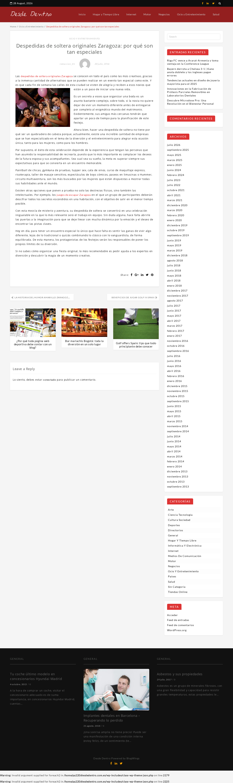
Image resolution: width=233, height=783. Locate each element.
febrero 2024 (175, 174)
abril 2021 (174, 195)
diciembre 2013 (177, 471)
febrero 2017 (175, 330)
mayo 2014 (174, 446)
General (173, 535)
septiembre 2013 (178, 486)
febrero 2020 (175, 215)
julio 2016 (173, 356)
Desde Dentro (101, 758)
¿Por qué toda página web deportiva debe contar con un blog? (33, 344)
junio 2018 (174, 270)
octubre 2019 (176, 230)
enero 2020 (174, 220)
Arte (171, 509)
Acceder (172, 615)
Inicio (82, 14)
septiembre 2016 (178, 350)
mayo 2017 (174, 315)
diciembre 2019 (177, 225)
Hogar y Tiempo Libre (106, 14)
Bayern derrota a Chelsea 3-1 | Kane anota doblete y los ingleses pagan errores (190, 72)
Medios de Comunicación (184, 555)
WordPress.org (177, 630)
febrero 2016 (175, 376)
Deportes (174, 525)
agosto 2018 (175, 260)
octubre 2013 (176, 481)
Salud (216, 14)
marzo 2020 (174, 210)
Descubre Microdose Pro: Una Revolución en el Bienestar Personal (190, 102)
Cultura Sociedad (179, 519)
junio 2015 (174, 406)
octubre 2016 (176, 345)
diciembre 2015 (177, 386)
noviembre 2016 (177, 340)
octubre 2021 (176, 190)
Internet (131, 14)
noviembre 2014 (177, 426)
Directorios (175, 530)
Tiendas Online (177, 591)
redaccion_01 (67, 64)
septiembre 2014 (178, 431)
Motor (147, 14)
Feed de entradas (178, 619)
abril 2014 (174, 451)
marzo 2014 (174, 456)
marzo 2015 (174, 421)
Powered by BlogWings (125, 758)
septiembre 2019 (178, 235)
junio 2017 (174, 310)
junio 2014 (174, 441)
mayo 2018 (174, 275)
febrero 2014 (175, 461)
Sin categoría (176, 586)
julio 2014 (173, 436)
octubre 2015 (176, 396)
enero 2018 (174, 285)
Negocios (164, 14)
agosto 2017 (175, 300)
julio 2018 (173, 265)
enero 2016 (174, 380)
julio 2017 (173, 305)
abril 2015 (174, 416)
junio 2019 (174, 240)
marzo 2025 (174, 160)
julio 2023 (173, 180)
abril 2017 (174, 320)
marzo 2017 (174, 325)
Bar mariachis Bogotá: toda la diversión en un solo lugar (84, 342)
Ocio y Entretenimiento (191, 14)
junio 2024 (174, 170)
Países (172, 576)
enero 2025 (174, 164)
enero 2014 (174, 466)
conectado (49, 379)
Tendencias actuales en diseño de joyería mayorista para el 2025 (193, 82)
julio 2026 (173, 144)
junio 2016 (174, 360)
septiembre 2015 (178, 401)
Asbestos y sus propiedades (180, 674)
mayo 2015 (174, 411)
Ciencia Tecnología (180, 514)
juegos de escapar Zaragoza (74, 194)
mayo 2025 (174, 154)
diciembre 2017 (177, 290)
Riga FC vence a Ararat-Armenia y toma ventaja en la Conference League (192, 62)
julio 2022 (173, 184)
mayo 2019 (174, 245)
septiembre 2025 (178, 149)
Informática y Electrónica (185, 545)
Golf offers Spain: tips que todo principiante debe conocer (136, 344)
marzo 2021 (174, 200)
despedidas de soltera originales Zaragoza (47, 76)
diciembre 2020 (177, 205)
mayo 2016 (174, 366)
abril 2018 (174, 280)
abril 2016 (174, 370)
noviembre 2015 (177, 391)
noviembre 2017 (177, 295)
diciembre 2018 (177, 255)
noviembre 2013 (177, 476)
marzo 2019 (174, 250)
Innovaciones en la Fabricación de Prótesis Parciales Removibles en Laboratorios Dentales (189, 92)
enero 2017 (174, 335)
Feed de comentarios (180, 625)
